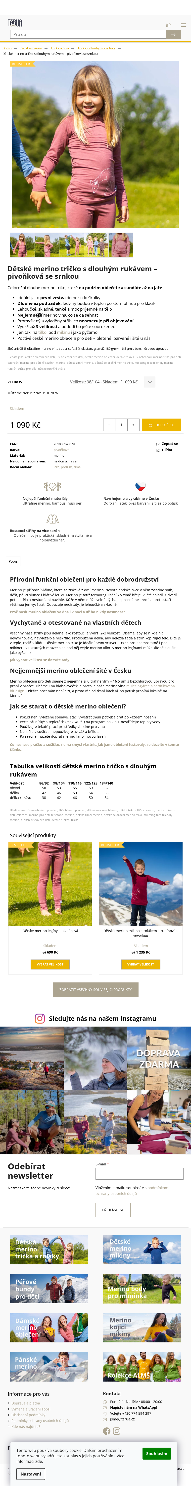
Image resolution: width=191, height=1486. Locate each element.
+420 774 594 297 (135, 1408)
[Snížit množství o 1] (106, 425)
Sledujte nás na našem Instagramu (100, 1016)
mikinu (63, 332)
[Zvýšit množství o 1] (130, 425)
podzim (65, 467)
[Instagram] (115, 1426)
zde (38, 1461)
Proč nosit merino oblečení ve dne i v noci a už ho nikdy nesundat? (67, 612)
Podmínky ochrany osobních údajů (38, 1416)
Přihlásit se (111, 1205)
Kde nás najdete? (23, 1422)
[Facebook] (106, 1426)
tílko (42, 332)
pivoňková (60, 449)
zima (76, 467)
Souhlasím (156, 1453)
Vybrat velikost (49, 962)
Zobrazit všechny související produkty (93, 987)
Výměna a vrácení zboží (28, 1404)
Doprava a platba (23, 1399)
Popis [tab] (13, 561)
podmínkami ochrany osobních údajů (131, 1186)
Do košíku (161, 425)
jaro (55, 467)
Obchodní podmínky (26, 1410)
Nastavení (31, 1474)
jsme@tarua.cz (120, 1414)
